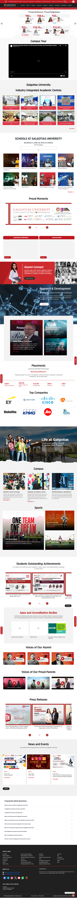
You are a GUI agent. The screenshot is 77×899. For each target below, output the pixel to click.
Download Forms (24, 860)
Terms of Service (34, 895)
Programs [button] (33, 5)
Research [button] (45, 5)
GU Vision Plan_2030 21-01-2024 (8, 888)
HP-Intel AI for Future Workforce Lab (11, 123)
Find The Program (38, 145)
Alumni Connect (29, 278)
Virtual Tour (59, 854)
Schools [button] (28, 5)
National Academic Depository (26, 854)
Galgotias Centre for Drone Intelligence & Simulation (29, 123)
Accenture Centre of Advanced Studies (11, 108)
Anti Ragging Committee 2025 (44, 860)
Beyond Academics (6, 855)
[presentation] (30, 227)
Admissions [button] (39, 5)
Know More (15, 351)
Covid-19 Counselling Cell (7, 857)
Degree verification (65, 1)
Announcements (60, 1)
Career (71, 1)
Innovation (54, 1)
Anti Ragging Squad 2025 (43, 862)
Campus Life (31, 1)
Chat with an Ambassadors (7, 889)
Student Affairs (38, 1)
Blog (58, 855)
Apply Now (6, 1)
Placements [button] (57, 5)
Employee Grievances (46, 1)
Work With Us (5, 860)
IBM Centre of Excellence (47, 108)
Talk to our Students (75, 621)
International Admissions (13, 1)
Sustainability (64, 5)
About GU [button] (23, 5)
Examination (5, 854)
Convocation (41, 855)
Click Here (45, 8)
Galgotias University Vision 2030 (45, 857)
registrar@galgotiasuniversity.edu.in (12, 872)
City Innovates (71, 895)
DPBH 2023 (41, 854)
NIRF (27, 1)
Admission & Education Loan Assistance (28, 857)
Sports (58, 860)
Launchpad (70, 5)
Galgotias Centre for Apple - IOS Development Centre (47, 123)
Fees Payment (59, 857)
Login (24, 1)
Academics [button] (51, 5)
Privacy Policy (41, 895)
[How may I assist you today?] (73, 895)
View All (68, 605)
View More (71, 128)
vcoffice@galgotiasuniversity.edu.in (12, 874)
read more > (7, 257)
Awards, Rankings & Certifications (27, 855)
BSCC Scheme (1, 630)
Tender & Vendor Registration (26, 862)
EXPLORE (44, 304)
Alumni (20, 1)
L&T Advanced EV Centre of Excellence (29, 108)
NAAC (58, 862)
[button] (31, 227)
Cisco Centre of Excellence (65, 123)
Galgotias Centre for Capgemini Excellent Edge (66, 108)
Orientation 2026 (1, 378)
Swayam (4, 862)
